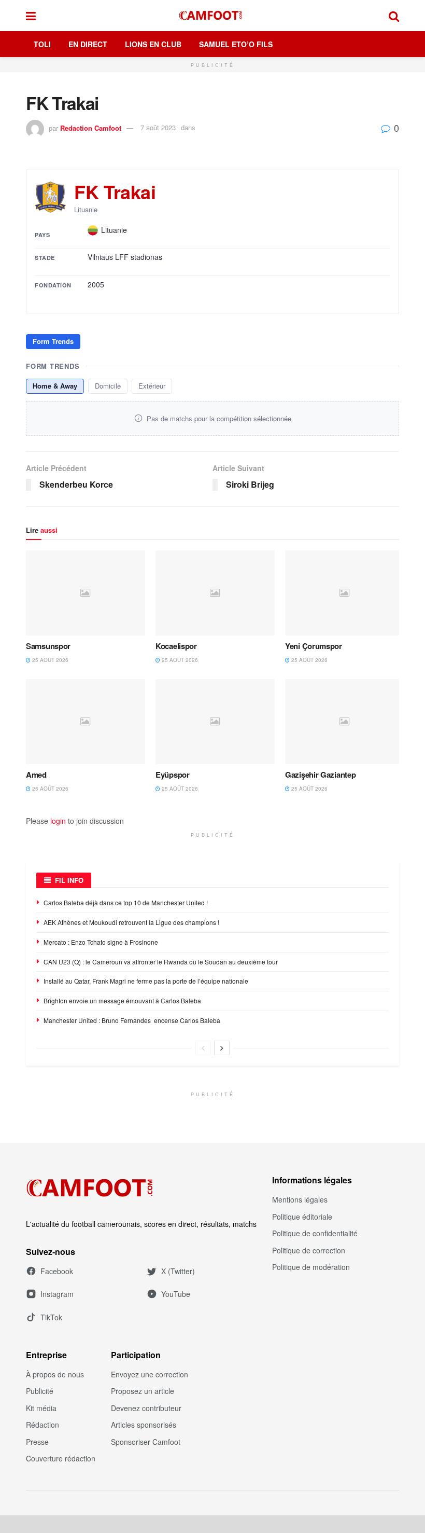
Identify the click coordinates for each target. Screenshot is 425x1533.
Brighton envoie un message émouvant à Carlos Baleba (123, 1000)
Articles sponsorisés (143, 1424)
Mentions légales (300, 1199)
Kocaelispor (176, 646)
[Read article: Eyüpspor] (215, 721)
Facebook (56, 1271)
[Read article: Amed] (85, 721)
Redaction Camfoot (90, 127)
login (58, 821)
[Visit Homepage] (212, 15)
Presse (37, 1442)
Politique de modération (311, 1267)
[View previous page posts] (203, 1048)
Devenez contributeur (146, 1408)
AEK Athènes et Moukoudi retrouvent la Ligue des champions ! (131, 922)
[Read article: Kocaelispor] (215, 593)
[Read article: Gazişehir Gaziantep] (344, 721)
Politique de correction (308, 1250)
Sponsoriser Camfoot (145, 1442)
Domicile (108, 386)
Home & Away (55, 386)
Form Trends (53, 341)
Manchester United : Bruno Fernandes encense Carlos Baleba (133, 1020)
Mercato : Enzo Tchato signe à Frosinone (101, 941)
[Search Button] (394, 15)
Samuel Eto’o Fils (236, 44)
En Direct (87, 44)
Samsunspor (48, 646)
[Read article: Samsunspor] (85, 593)
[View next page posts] (222, 1048)
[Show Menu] (31, 15)
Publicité (39, 1391)
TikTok (51, 1317)
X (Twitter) (178, 1271)
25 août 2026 (49, 660)
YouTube (175, 1294)
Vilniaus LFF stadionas (125, 257)
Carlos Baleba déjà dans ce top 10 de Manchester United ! (126, 902)
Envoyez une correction (149, 1374)
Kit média (41, 1408)
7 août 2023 (158, 127)
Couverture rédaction (60, 1458)
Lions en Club (153, 44)
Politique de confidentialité (315, 1233)
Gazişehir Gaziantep (320, 774)
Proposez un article (142, 1391)
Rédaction (42, 1424)
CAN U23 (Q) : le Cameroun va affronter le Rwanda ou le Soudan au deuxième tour (161, 961)
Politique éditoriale (302, 1216)
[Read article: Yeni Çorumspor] (344, 593)
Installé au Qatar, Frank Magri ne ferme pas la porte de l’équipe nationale (146, 980)
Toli (42, 44)
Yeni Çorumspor (313, 646)
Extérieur (151, 386)
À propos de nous (55, 1374)
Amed (36, 774)
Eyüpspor (172, 774)
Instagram (57, 1294)
